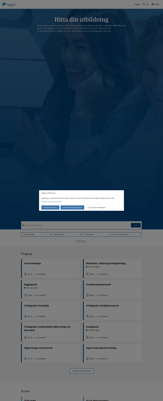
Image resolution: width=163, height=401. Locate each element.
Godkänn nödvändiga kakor (72, 207)
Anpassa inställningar (98, 207)
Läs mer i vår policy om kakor (51, 201)
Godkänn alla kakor (50, 207)
